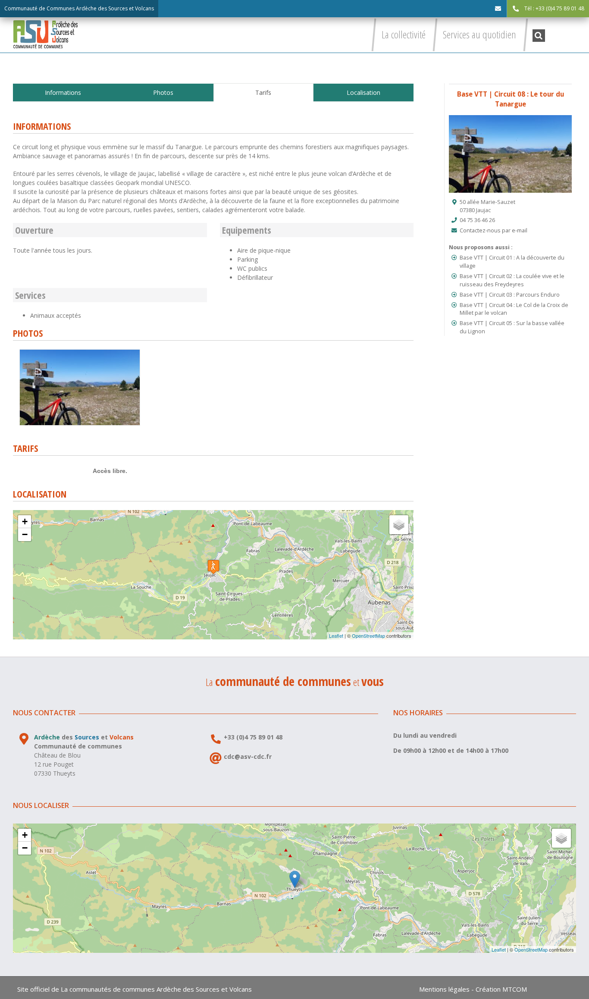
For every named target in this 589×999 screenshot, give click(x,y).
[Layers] (398, 524)
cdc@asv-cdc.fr (248, 756)
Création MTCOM (501, 989)
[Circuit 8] (80, 352)
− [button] (25, 534)
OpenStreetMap (368, 635)
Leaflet (336, 635)
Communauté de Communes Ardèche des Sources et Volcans (79, 8)
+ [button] (25, 521)
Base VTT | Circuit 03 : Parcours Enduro (510, 294)
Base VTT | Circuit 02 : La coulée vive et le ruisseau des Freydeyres (512, 280)
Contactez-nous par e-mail (493, 230)
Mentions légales (444, 989)
